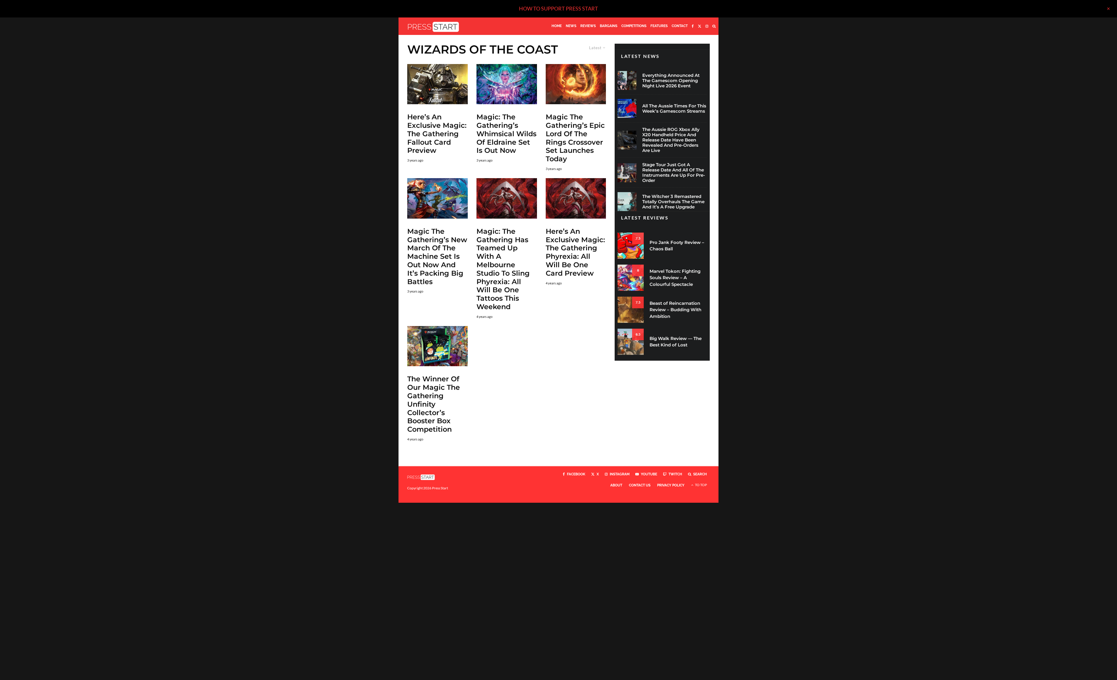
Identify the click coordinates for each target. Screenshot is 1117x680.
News (571, 26)
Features (659, 26)
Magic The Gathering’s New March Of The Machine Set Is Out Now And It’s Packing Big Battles (437, 256)
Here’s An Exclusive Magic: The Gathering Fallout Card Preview (437, 134)
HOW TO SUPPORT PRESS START (558, 8)
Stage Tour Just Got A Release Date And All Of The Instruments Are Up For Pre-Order (673, 172)
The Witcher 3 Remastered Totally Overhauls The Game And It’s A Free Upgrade (673, 202)
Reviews (588, 26)
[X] (699, 26)
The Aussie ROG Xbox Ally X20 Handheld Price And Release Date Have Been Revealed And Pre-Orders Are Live (671, 140)
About (616, 485)
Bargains (608, 26)
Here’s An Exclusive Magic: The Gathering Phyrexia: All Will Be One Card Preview (575, 252)
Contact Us (639, 485)
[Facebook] (693, 26)
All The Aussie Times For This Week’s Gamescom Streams (674, 108)
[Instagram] (706, 26)
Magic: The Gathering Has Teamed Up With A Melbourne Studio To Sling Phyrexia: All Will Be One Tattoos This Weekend (503, 269)
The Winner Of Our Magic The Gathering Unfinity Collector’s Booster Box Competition (433, 404)
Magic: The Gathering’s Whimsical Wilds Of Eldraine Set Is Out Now (506, 134)
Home (557, 26)
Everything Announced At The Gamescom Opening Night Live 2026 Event (671, 80)
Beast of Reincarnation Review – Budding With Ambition (675, 309)
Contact (680, 26)
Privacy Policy (670, 485)
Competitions (633, 26)
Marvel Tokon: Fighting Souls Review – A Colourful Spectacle (675, 277)
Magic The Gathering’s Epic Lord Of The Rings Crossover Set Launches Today (575, 138)
